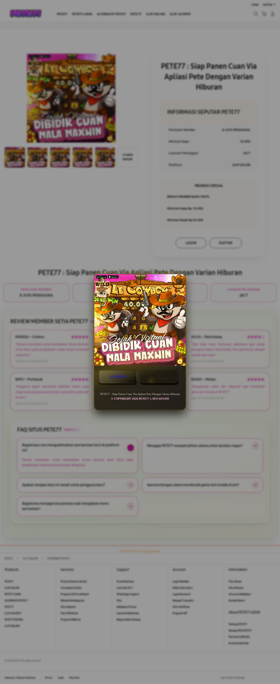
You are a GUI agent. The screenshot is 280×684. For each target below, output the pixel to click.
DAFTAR (159, 376)
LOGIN (118, 376)
